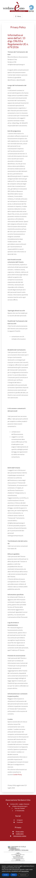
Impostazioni (23, 874)
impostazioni (25, 871)
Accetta (6, 874)
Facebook (20, 822)
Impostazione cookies (19, 836)
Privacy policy (20, 831)
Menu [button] (19, 16)
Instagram (20, 820)
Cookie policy (20, 834)
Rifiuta (13, 874)
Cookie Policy (17, 774)
